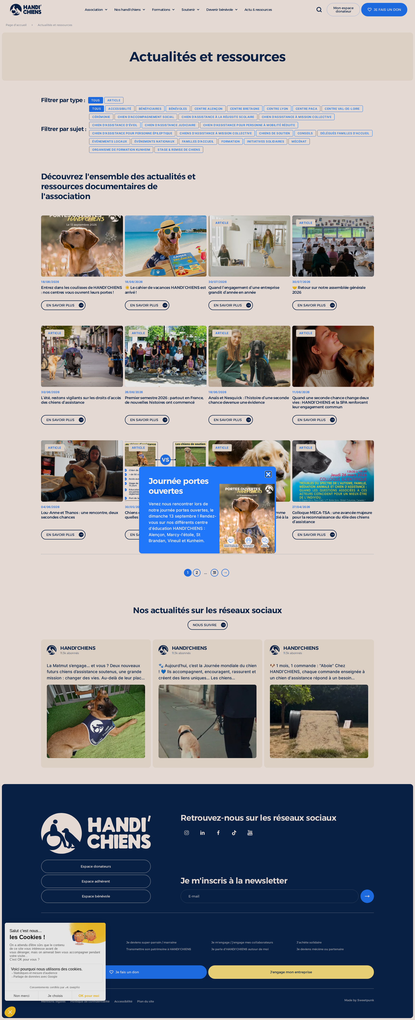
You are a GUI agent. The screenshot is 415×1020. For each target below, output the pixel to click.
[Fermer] (268, 474)
